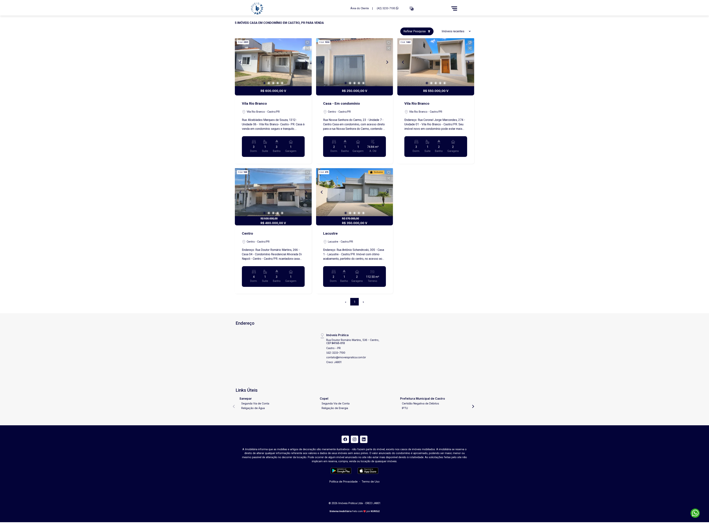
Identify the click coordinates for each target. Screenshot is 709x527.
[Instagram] (354, 439)
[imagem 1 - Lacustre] (354, 192)
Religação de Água (253, 408)
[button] (411, 8)
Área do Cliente (359, 8)
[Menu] (454, 8)
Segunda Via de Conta (255, 403)
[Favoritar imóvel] (307, 42)
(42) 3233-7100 (386, 8)
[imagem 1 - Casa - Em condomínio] (354, 62)
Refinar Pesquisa (414, 31)
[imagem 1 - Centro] (273, 192)
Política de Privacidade (343, 481)
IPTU (405, 408)
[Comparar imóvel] (307, 48)
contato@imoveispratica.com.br (346, 357)
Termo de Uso (371, 481)
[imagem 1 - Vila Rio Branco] (273, 62)
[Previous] (241, 62)
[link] (298, 8)
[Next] (306, 62)
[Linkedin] (363, 439)
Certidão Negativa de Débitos (420, 403)
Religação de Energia (335, 408)
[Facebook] (345, 439)
